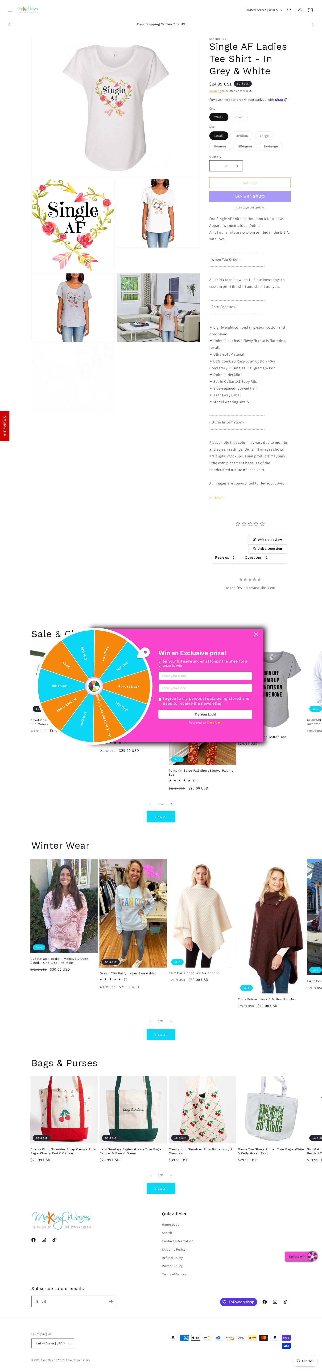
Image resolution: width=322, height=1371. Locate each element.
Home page (170, 1224)
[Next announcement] (313, 24)
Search (167, 1233)
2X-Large (247, 147)
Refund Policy (172, 1258)
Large (267, 136)
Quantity (215, 157)
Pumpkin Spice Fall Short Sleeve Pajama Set (201, 772)
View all (161, 816)
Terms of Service (174, 1274)
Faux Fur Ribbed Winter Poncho (194, 973)
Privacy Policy (172, 1266)
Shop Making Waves (53, 1360)
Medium (244, 136)
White (221, 118)
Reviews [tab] (222, 557)
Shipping (215, 91)
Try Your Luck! (205, 714)
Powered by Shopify (78, 1360)
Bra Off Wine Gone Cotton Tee (262, 737)
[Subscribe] (111, 1301)
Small (221, 136)
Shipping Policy (173, 1249)
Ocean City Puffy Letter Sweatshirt (127, 973)
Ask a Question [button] (270, 548)
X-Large (222, 147)
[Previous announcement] (9, 24)
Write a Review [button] (270, 539)
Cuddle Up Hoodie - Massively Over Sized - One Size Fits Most (59, 960)
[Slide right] (171, 804)
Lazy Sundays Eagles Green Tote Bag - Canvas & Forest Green (130, 1151)
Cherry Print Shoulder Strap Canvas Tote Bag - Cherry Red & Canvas (63, 1151)
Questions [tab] (253, 557)
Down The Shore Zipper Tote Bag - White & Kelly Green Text (271, 1151)
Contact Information (177, 1241)
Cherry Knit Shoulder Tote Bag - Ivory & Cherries (201, 1151)
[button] (10, 10)
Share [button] (219, 498)
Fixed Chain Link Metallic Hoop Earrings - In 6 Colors (63, 722)
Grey (241, 118)
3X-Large (273, 147)
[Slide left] (150, 804)
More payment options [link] (249, 207)
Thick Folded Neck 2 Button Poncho (266, 999)
